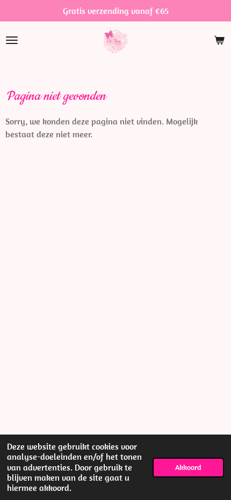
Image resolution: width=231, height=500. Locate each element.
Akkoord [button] (188, 467)
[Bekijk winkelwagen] (219, 40)
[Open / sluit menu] (12, 40)
